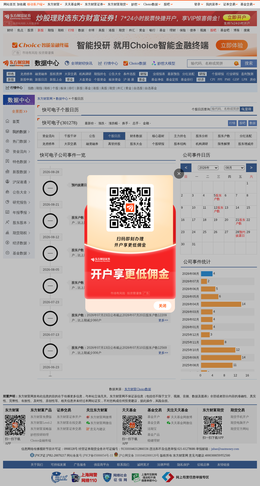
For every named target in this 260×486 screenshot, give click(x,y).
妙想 (134, 4)
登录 (197, 4)
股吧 (167, 4)
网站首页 (10, 4)
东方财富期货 (117, 4)
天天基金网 (72, 4)
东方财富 (53, 4)
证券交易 (229, 4)
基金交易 (246, 4)
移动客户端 (34, 4)
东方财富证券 (94, 4)
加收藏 (21, 4)
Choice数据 (150, 4)
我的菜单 (212, 4)
